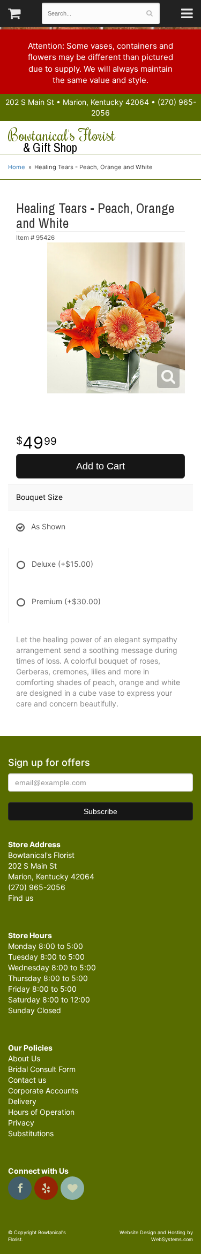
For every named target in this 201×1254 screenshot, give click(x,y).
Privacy (21, 1122)
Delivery (22, 1101)
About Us (24, 1058)
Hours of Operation (41, 1111)
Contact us (27, 1079)
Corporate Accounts (43, 1090)
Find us (20, 897)
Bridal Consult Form (42, 1069)
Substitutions (31, 1133)
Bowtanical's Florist (61, 140)
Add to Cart (100, 466)
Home (16, 167)
